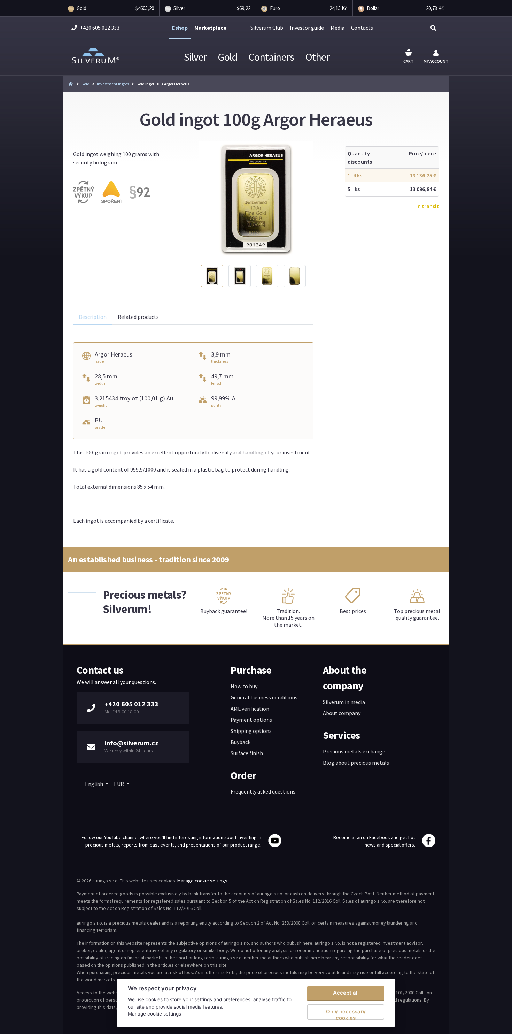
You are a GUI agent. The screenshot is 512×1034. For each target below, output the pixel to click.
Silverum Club (266, 27)
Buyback (240, 741)
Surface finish (247, 753)
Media (337, 27)
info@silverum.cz (131, 742)
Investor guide (307, 27)
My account (436, 61)
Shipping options (251, 730)
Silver (195, 56)
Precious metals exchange (354, 751)
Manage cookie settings (202, 881)
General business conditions (264, 697)
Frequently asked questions (263, 791)
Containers (271, 56)
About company (341, 713)
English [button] (94, 783)
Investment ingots (113, 83)
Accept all (346, 992)
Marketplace (210, 27)
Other (317, 56)
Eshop (180, 27)
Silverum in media (344, 701)
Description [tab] (93, 316)
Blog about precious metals (356, 762)
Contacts (362, 27)
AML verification (250, 708)
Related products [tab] (138, 316)
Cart (408, 61)
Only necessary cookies (346, 1014)
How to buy (244, 686)
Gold (227, 56)
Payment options (251, 719)
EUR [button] (119, 783)
